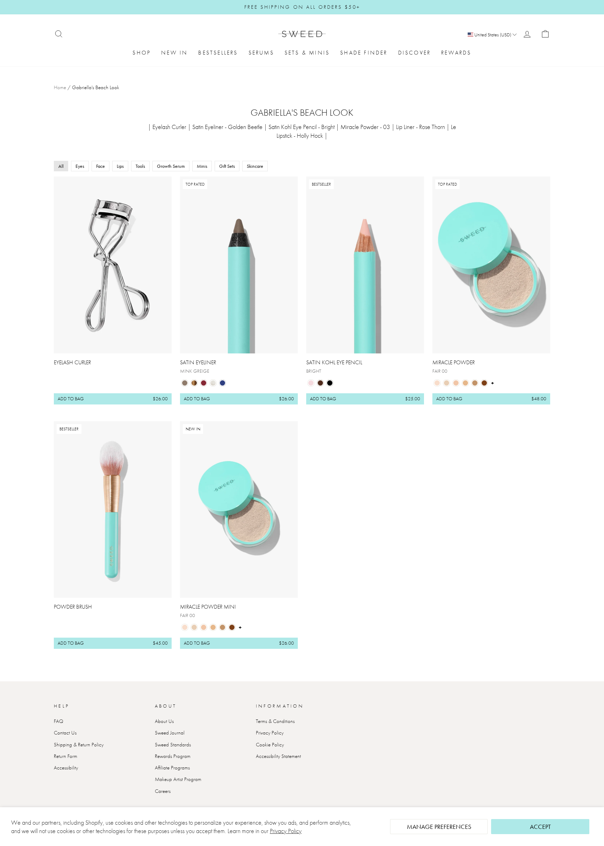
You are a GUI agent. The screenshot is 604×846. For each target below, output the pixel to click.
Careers (163, 791)
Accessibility (66, 767)
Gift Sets (227, 166)
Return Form (65, 756)
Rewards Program (172, 756)
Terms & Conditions (275, 721)
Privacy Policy (286, 831)
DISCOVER (414, 52)
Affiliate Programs (172, 767)
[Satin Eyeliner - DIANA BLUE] (222, 383)
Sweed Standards (173, 744)
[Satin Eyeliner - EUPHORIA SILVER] (213, 383)
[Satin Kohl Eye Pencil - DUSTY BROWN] (320, 383)
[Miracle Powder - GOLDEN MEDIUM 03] (465, 383)
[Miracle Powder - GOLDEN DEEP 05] (484, 383)
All (61, 166)
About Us (164, 721)
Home (60, 87)
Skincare (255, 166)
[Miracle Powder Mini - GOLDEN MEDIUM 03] (213, 627)
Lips (120, 166)
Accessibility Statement (278, 756)
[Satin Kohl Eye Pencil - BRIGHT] (311, 383)
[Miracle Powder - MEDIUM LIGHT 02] (456, 383)
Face (100, 166)
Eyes (80, 166)
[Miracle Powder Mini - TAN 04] (222, 627)
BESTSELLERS (218, 52)
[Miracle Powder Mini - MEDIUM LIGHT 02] (203, 627)
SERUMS (261, 52)
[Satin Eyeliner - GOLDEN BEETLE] (194, 383)
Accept (540, 827)
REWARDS (456, 52)
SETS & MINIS (307, 52)
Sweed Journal (170, 732)
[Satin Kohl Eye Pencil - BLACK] (329, 383)
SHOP (141, 52)
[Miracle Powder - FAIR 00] (437, 383)
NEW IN (174, 52)
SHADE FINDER (363, 52)
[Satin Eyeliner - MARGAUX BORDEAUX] (203, 383)
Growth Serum (171, 166)
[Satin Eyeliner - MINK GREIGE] (184, 383)
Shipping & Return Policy (78, 744)
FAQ (58, 721)
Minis (202, 166)
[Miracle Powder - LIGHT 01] (446, 383)
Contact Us (65, 732)
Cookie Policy (270, 744)
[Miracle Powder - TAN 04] (475, 383)
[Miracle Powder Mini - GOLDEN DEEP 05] (232, 627)
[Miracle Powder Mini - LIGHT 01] (194, 627)
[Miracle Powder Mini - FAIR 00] (184, 627)
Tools (140, 166)
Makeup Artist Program (178, 779)
